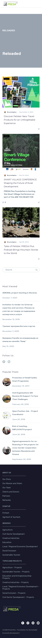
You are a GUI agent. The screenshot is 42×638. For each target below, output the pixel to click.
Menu (38, 3)
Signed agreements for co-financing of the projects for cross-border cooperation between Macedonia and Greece (25, 447)
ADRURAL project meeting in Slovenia (19, 293)
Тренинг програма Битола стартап (18, 326)
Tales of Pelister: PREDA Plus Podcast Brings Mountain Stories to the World (21, 250)
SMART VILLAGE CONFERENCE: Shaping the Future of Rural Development (20, 183)
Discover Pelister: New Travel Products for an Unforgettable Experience (19, 120)
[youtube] (38, 623)
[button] (33, 3)
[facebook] (3, 361)
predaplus (12, 112)
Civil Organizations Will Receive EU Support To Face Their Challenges (25, 396)
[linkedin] (9, 361)
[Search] (37, 270)
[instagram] (27, 623)
